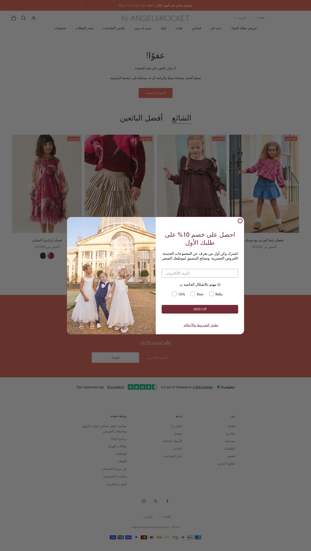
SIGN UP (200, 309)
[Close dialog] (240, 221)
